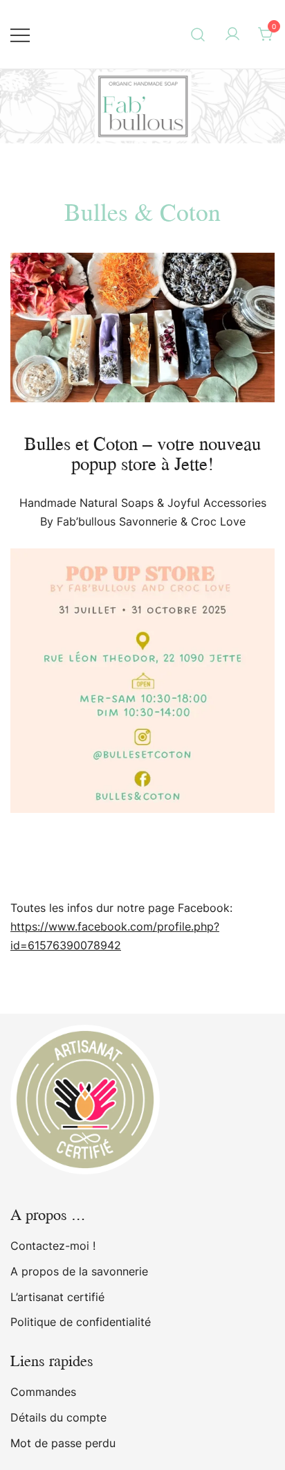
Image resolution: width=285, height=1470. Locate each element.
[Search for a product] (198, 34)
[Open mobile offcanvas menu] (20, 34)
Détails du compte (58, 1417)
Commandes (43, 1392)
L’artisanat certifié (57, 1297)
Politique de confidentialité (80, 1322)
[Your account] (232, 35)
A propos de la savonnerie (79, 1271)
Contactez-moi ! (52, 1246)
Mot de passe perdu (63, 1443)
